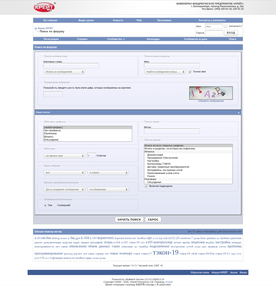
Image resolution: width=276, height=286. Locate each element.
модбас (210, 242)
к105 (149, 242)
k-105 (93, 238)
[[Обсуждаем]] (88, 139)
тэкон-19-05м (206, 253)
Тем (50, 205)
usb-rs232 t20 (171, 238)
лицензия (198, 242)
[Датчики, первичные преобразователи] (188, 167)
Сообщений (63, 205)
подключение (159, 246)
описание (127, 246)
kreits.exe (130, 238)
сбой (85, 254)
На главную (50, 20)
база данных (208, 238)
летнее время (182, 242)
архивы (197, 238)
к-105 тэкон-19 (130, 242)
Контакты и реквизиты (212, 20)
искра (108, 242)
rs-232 (155, 238)
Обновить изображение (211, 101)
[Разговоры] (188, 179)
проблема (234, 246)
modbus (141, 238)
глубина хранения (231, 238)
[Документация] (188, 154)
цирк (88, 257)
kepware (119, 238)
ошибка (143, 246)
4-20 (37, 238)
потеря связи (200, 247)
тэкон (136, 253)
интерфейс (96, 242)
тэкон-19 (166, 252)
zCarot (168, 282)
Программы (164, 20)
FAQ (139, 20)
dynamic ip (64, 238)
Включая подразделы (160, 186)
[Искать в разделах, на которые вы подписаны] (188, 148)
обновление (78, 246)
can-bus (46, 238)
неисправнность (44, 246)
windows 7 (186, 238)
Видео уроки (86, 20)
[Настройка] (188, 161)
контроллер (163, 242)
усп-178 (39, 257)
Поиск (232, 39)
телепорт (125, 253)
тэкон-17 (146, 253)
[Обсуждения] (188, 182)
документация (52, 242)
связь (91, 253)
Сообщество (114, 39)
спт (107, 253)
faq (72, 238)
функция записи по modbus (68, 257)
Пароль (200, 32)
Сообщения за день (195, 39)
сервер (100, 253)
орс (135, 247)
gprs (77, 238)
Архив (234, 272)
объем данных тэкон (104, 246)
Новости (118, 20)
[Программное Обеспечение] (188, 157)
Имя (198, 26)
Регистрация (51, 39)
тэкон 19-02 (236, 254)
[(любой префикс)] (88, 127)
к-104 (116, 242)
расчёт (78, 253)
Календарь (153, 39)
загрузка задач (71, 242)
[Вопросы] (188, 151)
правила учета (217, 246)
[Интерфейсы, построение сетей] (188, 170)
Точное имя (199, 71)
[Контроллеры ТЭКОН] (188, 164)
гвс (217, 238)
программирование (48, 253)
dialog (56, 238)
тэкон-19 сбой (188, 253)
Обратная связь (200, 272)
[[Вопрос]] (88, 136)
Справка (82, 39)
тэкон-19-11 (222, 253)
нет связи (62, 246)
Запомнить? (235, 26)
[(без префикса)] (88, 130)
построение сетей (182, 246)
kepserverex (105, 238)
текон (114, 253)
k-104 (85, 238)
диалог (38, 242)
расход (68, 253)
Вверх (243, 272)
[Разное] (188, 176)
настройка (223, 242)
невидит (237, 242)
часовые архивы (99, 258)
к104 (143, 243)
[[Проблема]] (88, 133)
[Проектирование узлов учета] (188, 173)
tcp (161, 238)
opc (149, 238)
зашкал (85, 242)
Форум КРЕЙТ (45, 28)
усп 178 (48, 258)
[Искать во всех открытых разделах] (188, 145)
